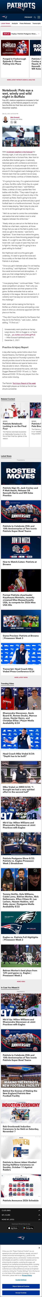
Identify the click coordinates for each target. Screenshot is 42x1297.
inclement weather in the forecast (19, 152)
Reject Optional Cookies (21, 1286)
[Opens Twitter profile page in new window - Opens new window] (11, 122)
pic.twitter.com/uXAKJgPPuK (23, 335)
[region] (21, 1271)
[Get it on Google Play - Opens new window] (28, 1229)
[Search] (35, 17)
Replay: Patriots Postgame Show (23, 34)
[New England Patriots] (21, 1238)
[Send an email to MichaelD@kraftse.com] (15, 122)
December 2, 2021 (12, 340)
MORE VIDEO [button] (21, 981)
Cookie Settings (21, 1280)
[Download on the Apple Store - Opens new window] (13, 1228)
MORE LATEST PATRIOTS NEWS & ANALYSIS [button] (21, 80)
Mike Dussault (14, 117)
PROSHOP (28, 17)
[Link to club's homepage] (4, 16)
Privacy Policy (27, 1275)
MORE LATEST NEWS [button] (21, 677)
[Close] (39, 1247)
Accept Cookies (21, 1293)
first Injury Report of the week (24, 383)
